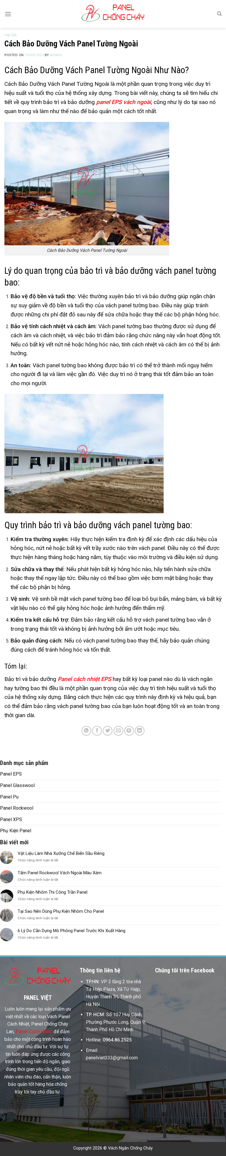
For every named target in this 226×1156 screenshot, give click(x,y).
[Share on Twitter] (107, 731)
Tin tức (10, 35)
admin (56, 55)
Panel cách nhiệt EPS (84, 679)
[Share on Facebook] (97, 731)
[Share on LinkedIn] (139, 731)
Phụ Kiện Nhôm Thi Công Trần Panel (53, 892)
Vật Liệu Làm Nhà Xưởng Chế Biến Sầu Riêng (61, 853)
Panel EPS (11, 774)
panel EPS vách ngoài (123, 102)
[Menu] (7, 14)
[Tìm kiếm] (219, 13)
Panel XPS (11, 819)
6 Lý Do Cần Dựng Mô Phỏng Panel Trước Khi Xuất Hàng (71, 930)
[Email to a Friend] (118, 731)
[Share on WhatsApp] (86, 731)
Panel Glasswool (17, 785)
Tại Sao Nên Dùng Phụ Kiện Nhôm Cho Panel (61, 911)
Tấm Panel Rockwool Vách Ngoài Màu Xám (60, 872)
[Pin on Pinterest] (129, 731)
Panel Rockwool (16, 808)
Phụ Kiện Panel (15, 830)
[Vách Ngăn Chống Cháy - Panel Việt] (113, 14)
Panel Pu (9, 797)
